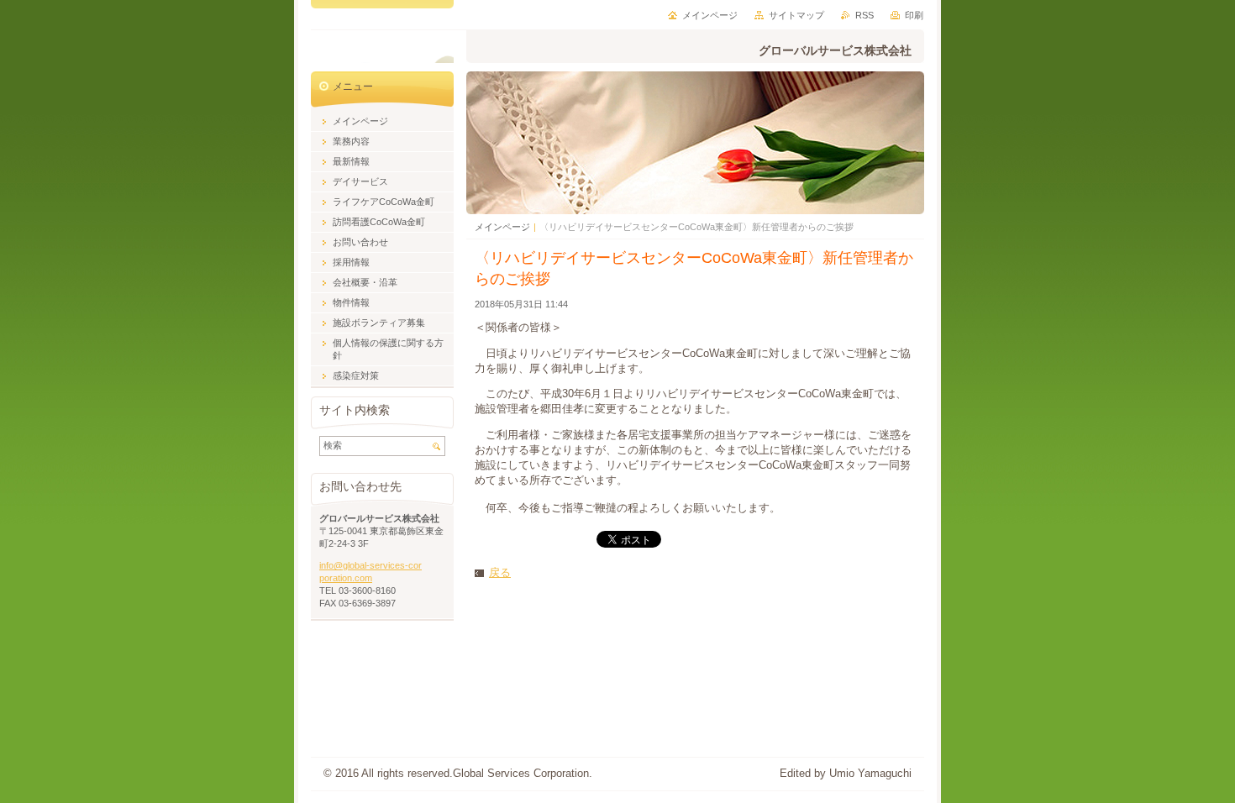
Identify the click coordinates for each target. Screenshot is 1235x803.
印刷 (914, 15)
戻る (500, 572)
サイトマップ (796, 15)
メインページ (502, 227)
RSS (864, 15)
